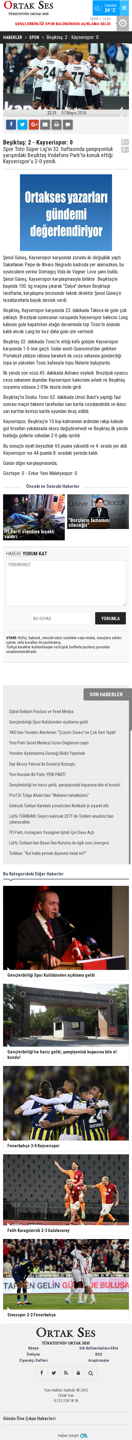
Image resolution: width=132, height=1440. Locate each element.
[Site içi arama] (90, 1373)
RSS (98, 1354)
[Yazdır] (56, 124)
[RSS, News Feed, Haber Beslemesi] (66, 1373)
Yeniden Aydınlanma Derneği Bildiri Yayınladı (47, 753)
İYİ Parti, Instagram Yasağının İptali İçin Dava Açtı (51, 832)
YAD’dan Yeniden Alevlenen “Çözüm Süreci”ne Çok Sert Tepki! (62, 732)
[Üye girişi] (78, 1373)
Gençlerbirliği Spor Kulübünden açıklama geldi (48, 722)
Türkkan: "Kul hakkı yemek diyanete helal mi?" (48, 853)
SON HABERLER (106, 694)
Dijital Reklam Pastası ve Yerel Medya (41, 711)
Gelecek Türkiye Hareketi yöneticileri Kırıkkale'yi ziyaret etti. (59, 805)
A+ (125, 142)
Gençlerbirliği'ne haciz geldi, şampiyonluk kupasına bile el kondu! (64, 784)
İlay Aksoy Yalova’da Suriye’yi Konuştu (42, 764)
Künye (33, 1348)
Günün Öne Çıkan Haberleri (29, 1418)
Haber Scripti (68, 1435)
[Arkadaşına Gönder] (45, 124)
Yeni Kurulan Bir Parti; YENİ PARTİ (37, 774)
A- (125, 149)
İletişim (33, 1354)
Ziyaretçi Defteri (33, 1360)
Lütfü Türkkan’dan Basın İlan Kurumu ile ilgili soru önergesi (59, 842)
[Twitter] (22, 124)
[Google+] (34, 124)
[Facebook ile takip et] (41, 1373)
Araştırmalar (98, 1360)
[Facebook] (11, 124)
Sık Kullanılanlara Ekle (98, 1348)
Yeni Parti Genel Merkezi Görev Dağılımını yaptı (49, 742)
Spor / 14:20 (63, 21)
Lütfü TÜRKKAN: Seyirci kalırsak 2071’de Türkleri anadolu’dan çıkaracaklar (61, 819)
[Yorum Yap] (68, 124)
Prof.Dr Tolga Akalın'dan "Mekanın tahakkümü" (49, 795)
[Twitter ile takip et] (54, 1373)
